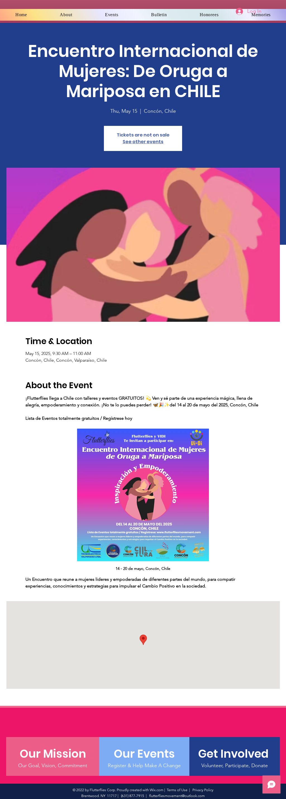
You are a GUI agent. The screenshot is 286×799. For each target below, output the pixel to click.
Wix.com (156, 790)
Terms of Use (177, 790)
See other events (143, 141)
